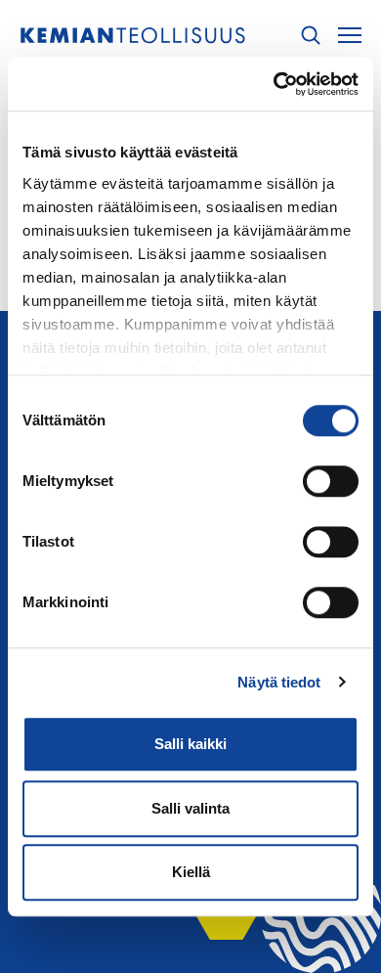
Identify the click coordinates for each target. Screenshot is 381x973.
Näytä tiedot (278, 682)
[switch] (331, 481)
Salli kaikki (190, 743)
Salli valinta (190, 808)
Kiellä (191, 871)
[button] (310, 35)
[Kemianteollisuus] (133, 35)
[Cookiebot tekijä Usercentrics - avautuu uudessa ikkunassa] (274, 84)
